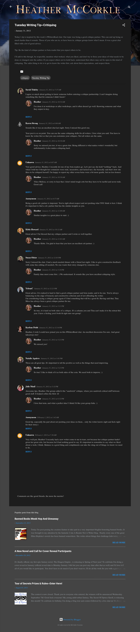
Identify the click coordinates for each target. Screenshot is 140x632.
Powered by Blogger (72, 619)
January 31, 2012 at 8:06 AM (50, 123)
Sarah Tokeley (32, 89)
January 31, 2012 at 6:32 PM (53, 398)
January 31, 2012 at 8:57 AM (48, 198)
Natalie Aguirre (33, 358)
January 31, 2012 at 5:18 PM (53, 270)
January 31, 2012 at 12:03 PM (49, 257)
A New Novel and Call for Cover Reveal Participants (43, 551)
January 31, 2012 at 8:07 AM (46, 162)
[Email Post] (21, 72)
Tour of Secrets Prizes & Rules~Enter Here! (38, 583)
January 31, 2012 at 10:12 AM (51, 229)
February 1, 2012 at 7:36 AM (45, 435)
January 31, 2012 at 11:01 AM (53, 239)
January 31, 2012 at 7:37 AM (50, 89)
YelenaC (29, 288)
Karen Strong (32, 123)
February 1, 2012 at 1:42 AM (48, 417)
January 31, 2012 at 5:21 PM (53, 306)
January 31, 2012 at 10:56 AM (53, 141)
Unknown (30, 162)
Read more (119, 542)
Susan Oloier (31, 257)
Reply (29, 116)
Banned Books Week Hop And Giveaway (36, 518)
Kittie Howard (32, 229)
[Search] (129, 7)
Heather (37, 101)
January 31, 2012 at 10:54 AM (53, 102)
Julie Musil (30, 386)
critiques (25, 77)
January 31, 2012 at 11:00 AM (53, 211)
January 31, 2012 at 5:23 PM (53, 368)
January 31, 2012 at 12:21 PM (45, 288)
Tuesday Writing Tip (40, 77)
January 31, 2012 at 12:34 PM (50, 327)
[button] (123, 25)
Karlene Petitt (32, 327)
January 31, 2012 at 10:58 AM (53, 177)
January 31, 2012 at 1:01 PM (51, 358)
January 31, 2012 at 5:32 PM (47, 386)
